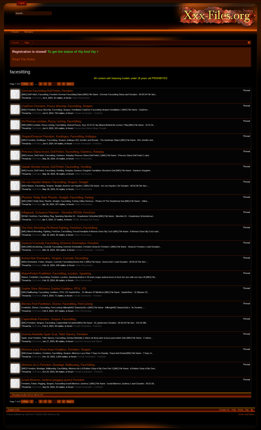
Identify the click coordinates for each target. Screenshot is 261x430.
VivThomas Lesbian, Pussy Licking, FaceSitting (51, 121)
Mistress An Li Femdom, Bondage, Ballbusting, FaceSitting (58, 364)
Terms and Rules (246, 414)
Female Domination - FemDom (88, 113)
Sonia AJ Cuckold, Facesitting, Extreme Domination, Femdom (60, 243)
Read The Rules (23, 59)
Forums (15, 32)
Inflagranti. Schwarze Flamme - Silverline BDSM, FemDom (58, 212)
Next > (70, 84)
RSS (251, 409)
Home (240, 410)
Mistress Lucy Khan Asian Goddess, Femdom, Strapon (56, 349)
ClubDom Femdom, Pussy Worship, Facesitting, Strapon (57, 106)
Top (247, 410)
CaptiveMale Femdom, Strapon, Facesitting (49, 319)
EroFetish (36, 98)
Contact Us (224, 410)
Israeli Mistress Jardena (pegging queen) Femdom (53, 379)
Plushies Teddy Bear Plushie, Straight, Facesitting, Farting (57, 197)
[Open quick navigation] (249, 42)
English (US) (13, 410)
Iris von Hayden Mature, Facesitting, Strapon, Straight (55, 182)
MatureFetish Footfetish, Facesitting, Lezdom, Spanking (56, 273)
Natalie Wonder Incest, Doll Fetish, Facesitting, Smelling (56, 166)
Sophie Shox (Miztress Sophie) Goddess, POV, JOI (54, 288)
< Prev (25, 84)
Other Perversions (81, 98)
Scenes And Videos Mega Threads (90, 128)
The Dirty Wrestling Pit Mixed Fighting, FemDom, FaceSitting (59, 227)
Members (28, 32)
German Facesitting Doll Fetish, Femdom (47, 90)
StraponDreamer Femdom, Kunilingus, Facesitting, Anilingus (59, 136)
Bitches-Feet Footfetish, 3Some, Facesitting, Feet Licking (57, 303)
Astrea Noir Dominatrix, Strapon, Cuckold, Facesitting (55, 258)
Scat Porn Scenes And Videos (88, 341)
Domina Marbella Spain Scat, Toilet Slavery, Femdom (55, 334)
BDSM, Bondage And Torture (86, 219)
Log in (21, 3)
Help (234, 410)
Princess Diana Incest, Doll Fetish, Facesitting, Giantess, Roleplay (63, 151)
